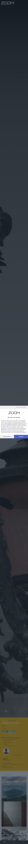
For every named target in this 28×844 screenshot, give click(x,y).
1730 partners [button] (9, 420)
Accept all (21, 436)
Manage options (7, 436)
